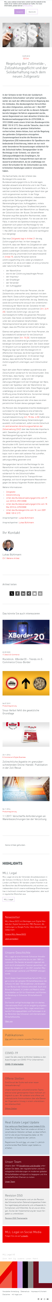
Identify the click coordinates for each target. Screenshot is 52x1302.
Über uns (8, 1021)
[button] (12, 593)
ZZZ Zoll (26, 58)
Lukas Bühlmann (26, 517)
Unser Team (10, 1181)
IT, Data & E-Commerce (11, 654)
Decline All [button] (32, 12)
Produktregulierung (10, 705)
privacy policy (27, 6)
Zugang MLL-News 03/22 (15, 934)
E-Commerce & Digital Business (14, 757)
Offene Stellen (11, 1108)
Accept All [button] (19, 12)
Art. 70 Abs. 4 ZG (31, 416)
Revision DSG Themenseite (16, 1218)
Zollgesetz (10, 491)
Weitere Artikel (13, 558)
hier (24, 1142)
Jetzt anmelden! (11, 938)
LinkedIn (24, 1235)
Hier (7, 1039)
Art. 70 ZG (24, 337)
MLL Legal (8, 899)
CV (4, 558)
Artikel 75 (9, 256)
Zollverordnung (13, 494)
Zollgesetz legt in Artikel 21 (23, 238)
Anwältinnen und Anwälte (29, 1165)
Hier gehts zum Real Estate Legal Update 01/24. (25, 1126)
